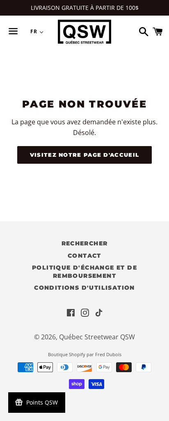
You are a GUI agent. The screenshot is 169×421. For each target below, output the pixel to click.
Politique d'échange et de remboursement (84, 271)
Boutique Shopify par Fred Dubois (84, 354)
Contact (84, 255)
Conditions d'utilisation (84, 287)
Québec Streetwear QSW (97, 336)
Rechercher (85, 243)
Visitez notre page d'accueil (84, 154)
